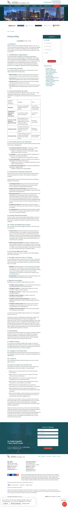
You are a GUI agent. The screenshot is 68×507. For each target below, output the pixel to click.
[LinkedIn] (13, 475)
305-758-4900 (57, 3)
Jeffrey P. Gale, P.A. (18, 496)
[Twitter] (11, 475)
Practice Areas (26, 5)
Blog (40, 5)
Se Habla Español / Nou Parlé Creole (52, 2)
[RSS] (18, 475)
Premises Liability (49, 76)
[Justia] (15, 475)
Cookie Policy (12, 239)
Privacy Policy (48, 456)
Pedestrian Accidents (50, 84)
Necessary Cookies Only (16, 503)
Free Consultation (56, 1)
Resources (34, 5)
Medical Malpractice (50, 73)
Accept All (6, 503)
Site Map (53, 456)
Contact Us (57, 5)
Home (10, 5)
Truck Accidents (49, 85)
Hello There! (63, 500)
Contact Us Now (51, 61)
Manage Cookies (29, 485)
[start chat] (64, 504)
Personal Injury (49, 75)
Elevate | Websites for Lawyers (53, 496)
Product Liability (49, 83)
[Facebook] (8, 475)
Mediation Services (48, 5)
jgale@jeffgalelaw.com (12, 469)
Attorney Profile (17, 5)
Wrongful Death (49, 68)
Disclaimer (43, 456)
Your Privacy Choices (29, 266)
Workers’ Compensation (51, 69)
